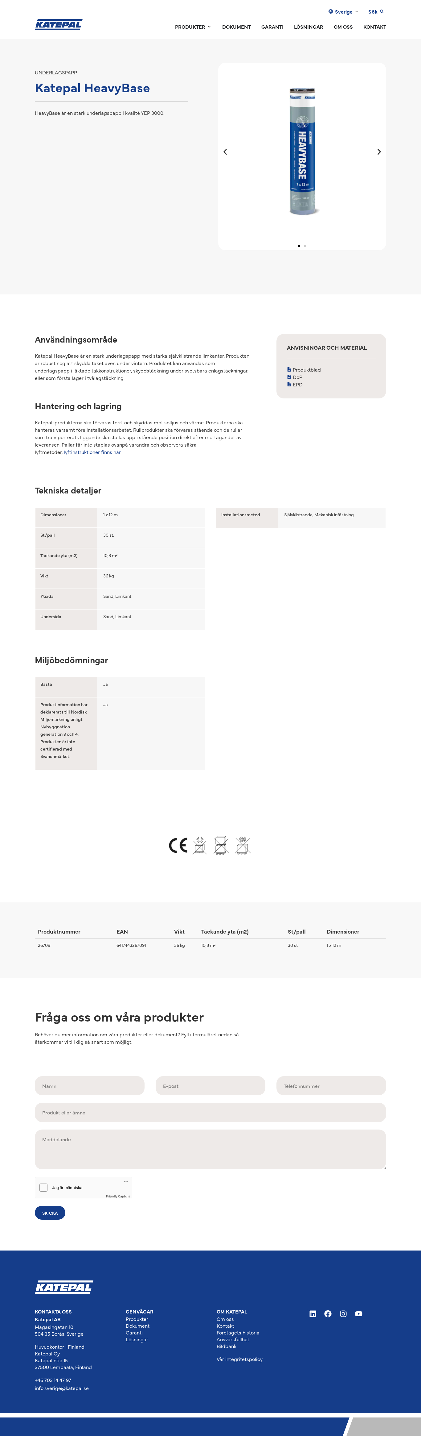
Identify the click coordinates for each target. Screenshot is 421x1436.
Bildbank (226, 1345)
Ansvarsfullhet (233, 1339)
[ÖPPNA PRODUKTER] (209, 26)
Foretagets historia (238, 1332)
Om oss (225, 1318)
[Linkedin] (313, 1314)
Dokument (137, 1325)
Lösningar (137, 1339)
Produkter (137, 1318)
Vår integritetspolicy (240, 1358)
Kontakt (225, 1325)
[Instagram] (343, 1314)
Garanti (134, 1332)
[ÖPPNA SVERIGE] (356, 11)
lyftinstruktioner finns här (92, 451)
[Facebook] (328, 1314)
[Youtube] (359, 1314)
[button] (225, 152)
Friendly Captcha (118, 1196)
